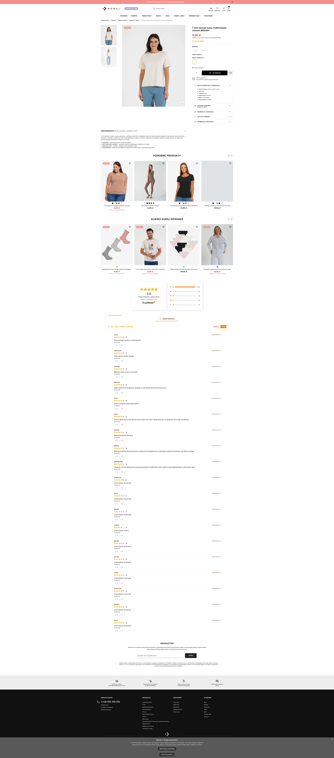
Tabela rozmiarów (197, 54)
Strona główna (105, 20)
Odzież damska (122, 20)
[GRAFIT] (118, 203)
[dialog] (167, 747)
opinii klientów (149, 297)
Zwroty (144, 712)
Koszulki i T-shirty (134, 20)
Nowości (206, 716)
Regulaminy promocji (148, 726)
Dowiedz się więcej (196, 744)
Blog (205, 702)
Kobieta (113, 20)
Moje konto (176, 707)
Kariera (144, 716)
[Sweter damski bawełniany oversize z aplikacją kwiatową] (184, 244)
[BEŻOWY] (215, 266)
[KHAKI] (152, 203)
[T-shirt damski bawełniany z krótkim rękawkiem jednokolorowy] (150, 181)
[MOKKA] (120, 203)
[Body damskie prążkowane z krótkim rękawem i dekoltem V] (217, 181)
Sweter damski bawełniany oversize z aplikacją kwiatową (183, 269)
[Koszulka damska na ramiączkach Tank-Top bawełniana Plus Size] (184, 181)
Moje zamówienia (177, 709)
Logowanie (176, 702)
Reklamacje (145, 719)
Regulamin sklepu (147, 702)
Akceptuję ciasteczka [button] (167, 749)
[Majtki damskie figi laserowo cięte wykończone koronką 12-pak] (117, 244)
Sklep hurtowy (146, 723)
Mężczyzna (207, 707)
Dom (205, 712)
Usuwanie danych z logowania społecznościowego (155, 721)
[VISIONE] (219, 266)
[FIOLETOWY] (150, 203)
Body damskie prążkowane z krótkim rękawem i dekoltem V (217, 206)
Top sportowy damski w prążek (117, 205)
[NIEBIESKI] (183, 203)
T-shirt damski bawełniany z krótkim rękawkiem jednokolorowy (150, 206)
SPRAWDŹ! (181, 2)
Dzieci (205, 709)
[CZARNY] (113, 203)
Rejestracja (176, 704)
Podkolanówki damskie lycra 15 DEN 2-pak (217, 269)
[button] (223, 8)
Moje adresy (176, 712)
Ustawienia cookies (147, 728)
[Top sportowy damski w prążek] (117, 181)
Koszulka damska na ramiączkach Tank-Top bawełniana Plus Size (183, 206)
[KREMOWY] (185, 266)
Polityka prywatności (147, 707)
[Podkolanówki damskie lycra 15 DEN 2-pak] (217, 244)
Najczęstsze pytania (106, 709)
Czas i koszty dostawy (148, 714)
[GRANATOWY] (186, 203)
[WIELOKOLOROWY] (117, 266)
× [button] (332, 739)
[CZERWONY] (182, 266)
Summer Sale (207, 714)
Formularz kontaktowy (107, 707)
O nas (143, 704)
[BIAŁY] (148, 203)
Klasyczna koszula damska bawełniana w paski (150, 269)
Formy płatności (146, 709)
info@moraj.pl (104, 705)
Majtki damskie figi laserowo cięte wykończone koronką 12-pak (116, 269)
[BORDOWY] (115, 203)
